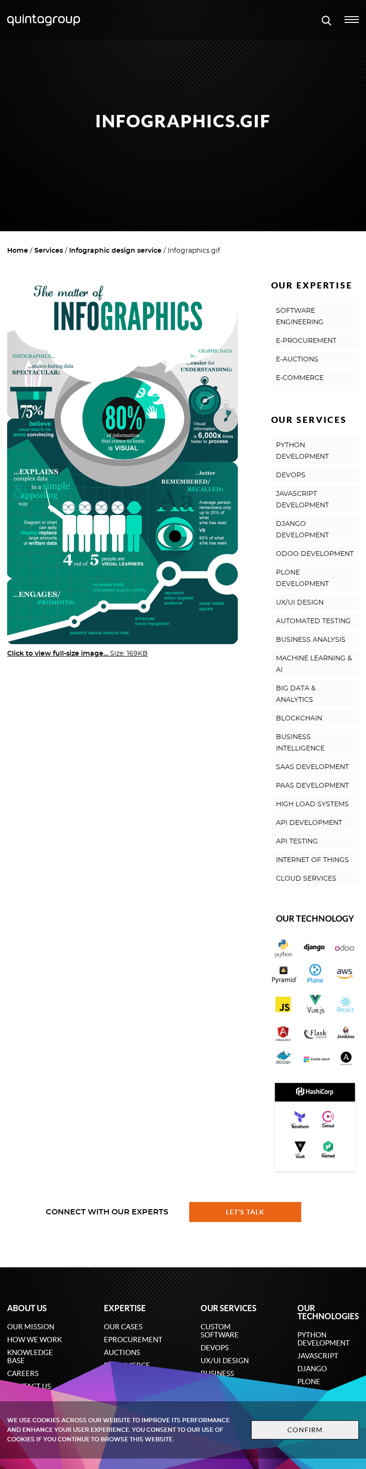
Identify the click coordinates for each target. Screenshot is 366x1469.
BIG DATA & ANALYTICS (295, 694)
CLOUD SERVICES (306, 878)
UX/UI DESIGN (300, 602)
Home (17, 250)
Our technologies (328, 1312)
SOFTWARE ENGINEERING (300, 317)
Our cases (123, 1327)
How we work (34, 1339)
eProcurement (133, 1339)
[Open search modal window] (326, 20)
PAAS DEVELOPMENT (312, 785)
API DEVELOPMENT (309, 823)
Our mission (30, 1327)
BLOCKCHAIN (299, 718)
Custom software (220, 1331)
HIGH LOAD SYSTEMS (312, 804)
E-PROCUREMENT (306, 341)
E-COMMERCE (300, 378)
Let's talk (245, 1212)
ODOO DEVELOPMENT (315, 554)
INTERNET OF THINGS (312, 860)
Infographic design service (115, 250)
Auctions (122, 1352)
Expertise (125, 1308)
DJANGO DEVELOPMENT (302, 530)
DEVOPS (290, 475)
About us (27, 1308)
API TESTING (297, 841)
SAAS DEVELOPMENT (312, 767)
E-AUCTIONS (297, 359)
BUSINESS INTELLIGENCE (300, 743)
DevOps (215, 1348)
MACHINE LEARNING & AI (314, 664)
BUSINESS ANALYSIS (311, 640)
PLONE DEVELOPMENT (302, 578)
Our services (228, 1308)
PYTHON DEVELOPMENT (302, 451)
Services (48, 250)
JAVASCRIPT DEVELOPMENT (302, 500)
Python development (323, 1339)
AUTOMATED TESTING (313, 621)
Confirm (305, 1430)
